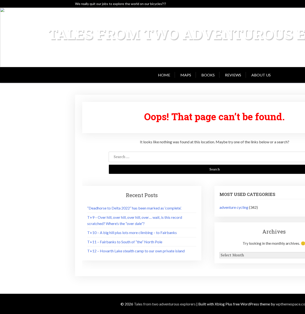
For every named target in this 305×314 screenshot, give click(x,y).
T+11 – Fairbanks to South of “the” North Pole (124, 241)
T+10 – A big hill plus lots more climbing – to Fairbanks (132, 232)
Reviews (233, 75)
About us (261, 75)
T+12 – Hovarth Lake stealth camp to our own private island (136, 251)
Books (208, 75)
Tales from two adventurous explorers (165, 304)
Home (164, 75)
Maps (185, 75)
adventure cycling (233, 207)
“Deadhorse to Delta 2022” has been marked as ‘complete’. (134, 208)
